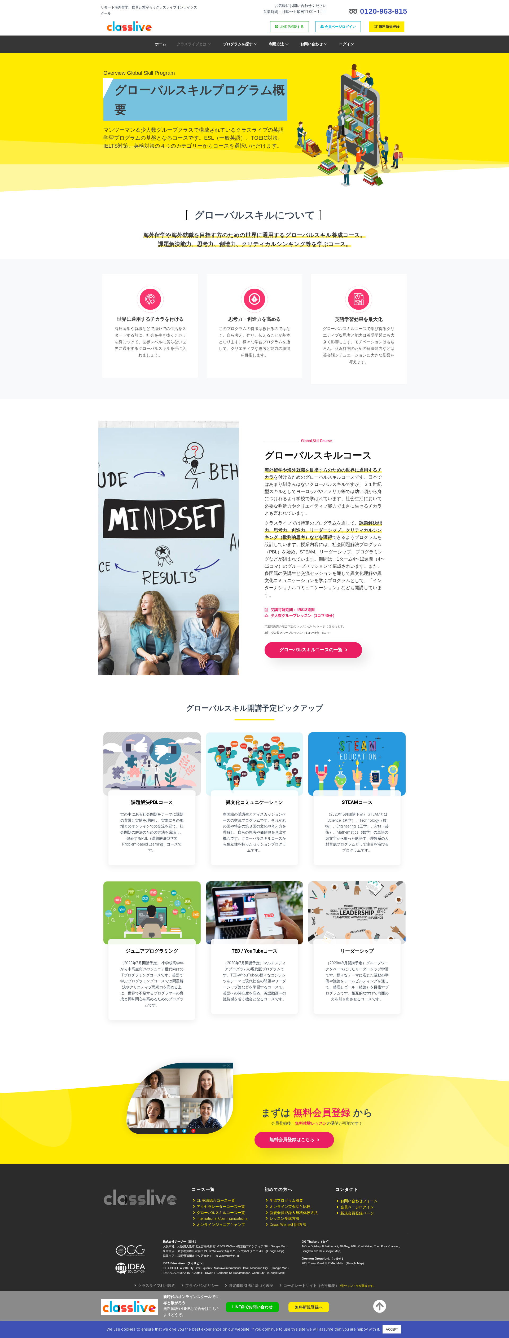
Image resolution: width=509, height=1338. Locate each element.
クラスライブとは (192, 44)
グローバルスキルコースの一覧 (311, 649)
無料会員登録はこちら (292, 1139)
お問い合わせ (311, 44)
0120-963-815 (383, 11)
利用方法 (276, 44)
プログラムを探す (238, 44)
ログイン (346, 44)
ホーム (160, 44)
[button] (252, 1307)
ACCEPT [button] (392, 1329)
